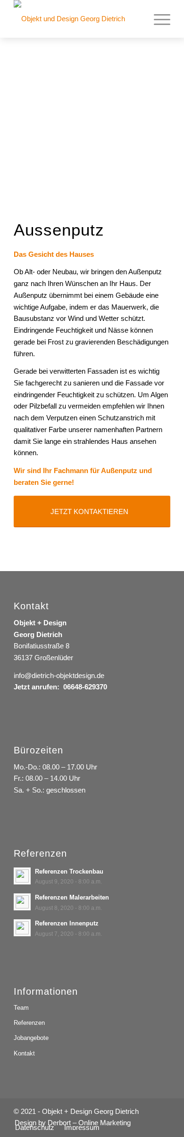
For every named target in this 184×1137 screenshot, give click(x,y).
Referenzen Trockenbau (69, 871)
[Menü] (157, 19)
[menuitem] (157, 19)
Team (21, 1007)
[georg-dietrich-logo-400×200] (76, 19)
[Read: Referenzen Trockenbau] (22, 875)
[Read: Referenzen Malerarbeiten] (22, 901)
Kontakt (24, 1053)
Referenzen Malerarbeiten (72, 897)
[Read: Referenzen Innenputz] (22, 927)
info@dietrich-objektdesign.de (59, 675)
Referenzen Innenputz (67, 923)
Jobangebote (31, 1037)
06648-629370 (85, 687)
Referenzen (29, 1022)
